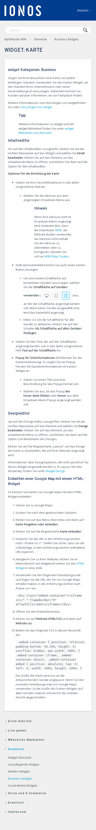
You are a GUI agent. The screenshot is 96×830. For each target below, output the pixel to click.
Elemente (40, 39)
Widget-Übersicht (19, 757)
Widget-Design (55, 471)
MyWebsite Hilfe (15, 39)
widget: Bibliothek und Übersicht (46, 130)
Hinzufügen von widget (36, 107)
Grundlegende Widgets (24, 764)
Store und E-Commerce (27, 793)
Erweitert (16, 803)
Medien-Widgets (19, 771)
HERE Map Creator (56, 256)
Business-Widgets (66, 39)
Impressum (17, 812)
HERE (58, 230)
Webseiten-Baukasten (26, 740)
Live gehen (17, 731)
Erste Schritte (20, 721)
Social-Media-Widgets (22, 785)
